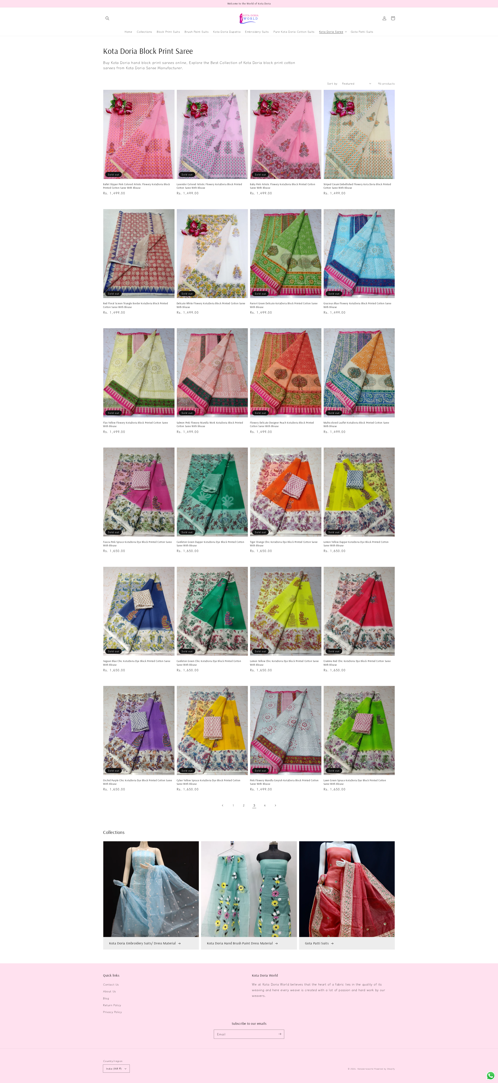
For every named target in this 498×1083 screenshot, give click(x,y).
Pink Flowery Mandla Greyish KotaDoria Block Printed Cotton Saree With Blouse (284, 782)
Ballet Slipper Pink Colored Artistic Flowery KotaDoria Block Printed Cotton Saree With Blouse (136, 186)
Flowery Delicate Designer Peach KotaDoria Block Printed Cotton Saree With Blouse (282, 424)
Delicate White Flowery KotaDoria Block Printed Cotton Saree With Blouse (211, 305)
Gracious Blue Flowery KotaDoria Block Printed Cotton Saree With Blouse (357, 305)
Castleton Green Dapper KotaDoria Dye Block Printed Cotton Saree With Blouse (210, 543)
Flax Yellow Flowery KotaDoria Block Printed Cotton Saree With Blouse (135, 424)
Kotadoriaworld (366, 1068)
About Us (109, 991)
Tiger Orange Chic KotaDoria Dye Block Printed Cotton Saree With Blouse (284, 543)
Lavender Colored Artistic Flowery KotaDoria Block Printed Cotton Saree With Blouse (209, 186)
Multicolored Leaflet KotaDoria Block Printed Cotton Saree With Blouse (356, 424)
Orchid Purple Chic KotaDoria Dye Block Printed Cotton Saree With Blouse (137, 782)
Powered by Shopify (384, 1068)
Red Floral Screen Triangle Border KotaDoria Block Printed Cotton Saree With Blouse (135, 305)
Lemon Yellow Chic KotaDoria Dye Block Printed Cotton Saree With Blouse (284, 662)
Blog (106, 998)
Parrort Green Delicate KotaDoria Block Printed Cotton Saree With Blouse (283, 305)
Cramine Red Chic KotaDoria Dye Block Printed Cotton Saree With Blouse (357, 662)
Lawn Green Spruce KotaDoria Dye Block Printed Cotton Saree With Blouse (355, 782)
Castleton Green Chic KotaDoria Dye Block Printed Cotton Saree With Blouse (209, 662)
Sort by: (332, 83)
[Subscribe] (279, 1034)
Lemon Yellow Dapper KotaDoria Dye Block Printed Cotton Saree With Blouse (356, 543)
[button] (107, 18)
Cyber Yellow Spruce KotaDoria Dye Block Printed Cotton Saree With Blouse (208, 782)
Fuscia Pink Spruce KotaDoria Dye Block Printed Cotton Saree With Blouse (137, 543)
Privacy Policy (112, 1012)
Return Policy (112, 1005)
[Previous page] (222, 805)
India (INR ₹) (114, 1068)
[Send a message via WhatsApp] (490, 1075)
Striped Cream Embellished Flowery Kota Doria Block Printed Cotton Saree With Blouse (357, 186)
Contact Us (111, 984)
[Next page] (275, 805)
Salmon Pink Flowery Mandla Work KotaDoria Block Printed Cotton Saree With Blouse (210, 424)
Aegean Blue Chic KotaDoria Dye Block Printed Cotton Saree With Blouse (136, 662)
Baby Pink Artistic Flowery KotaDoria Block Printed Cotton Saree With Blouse (282, 186)
